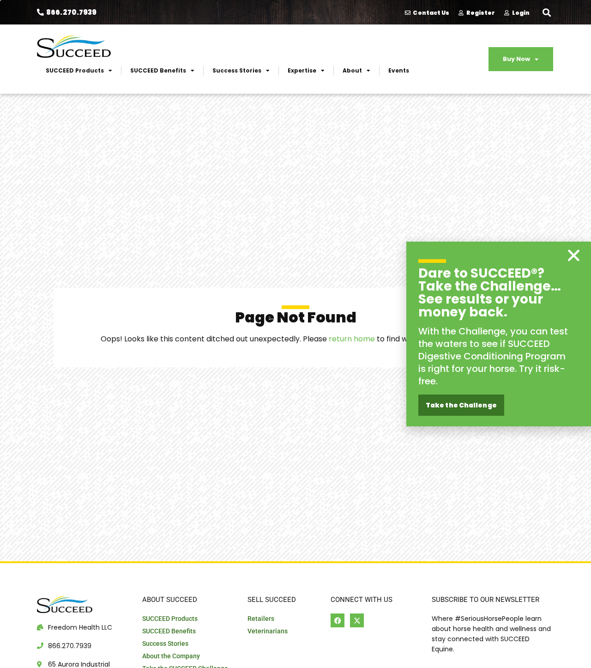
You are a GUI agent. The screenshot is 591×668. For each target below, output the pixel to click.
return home (352, 339)
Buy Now (516, 59)
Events (398, 70)
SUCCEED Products (75, 70)
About (352, 70)
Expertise (302, 70)
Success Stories (236, 70)
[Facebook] (337, 620)
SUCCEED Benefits (158, 70)
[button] (546, 12)
